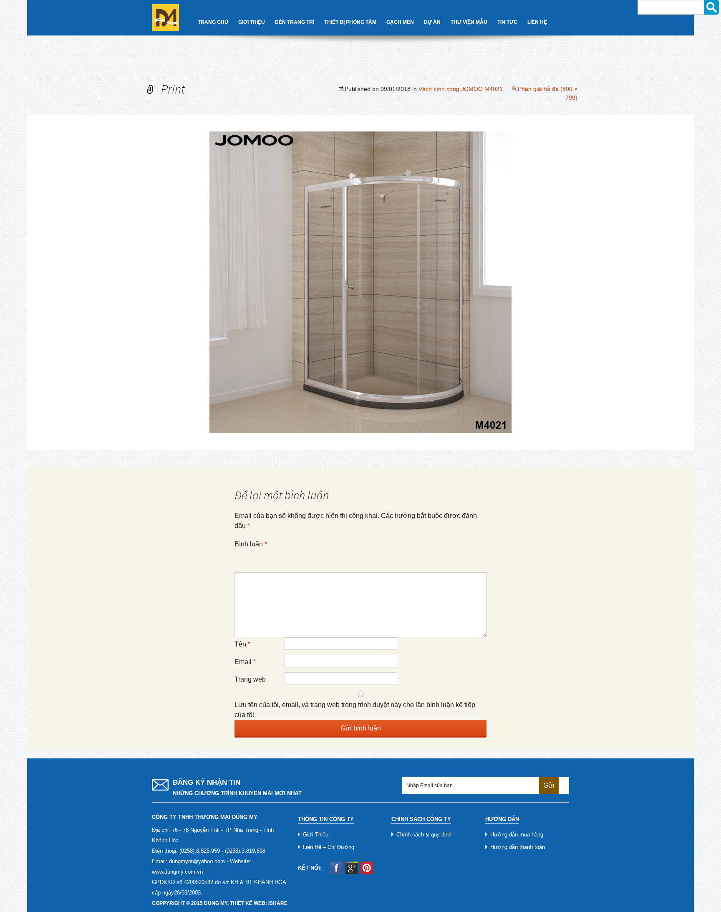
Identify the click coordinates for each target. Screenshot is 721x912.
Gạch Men (400, 22)
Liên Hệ (537, 22)
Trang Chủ (213, 22)
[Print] (360, 281)
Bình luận (250, 544)
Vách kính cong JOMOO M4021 (460, 89)
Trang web (250, 679)
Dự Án (432, 22)
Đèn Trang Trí (294, 22)
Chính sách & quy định (423, 834)
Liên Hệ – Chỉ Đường (328, 847)
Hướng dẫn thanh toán (517, 847)
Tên (242, 644)
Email (245, 661)
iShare (277, 903)
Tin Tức (507, 22)
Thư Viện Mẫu (469, 22)
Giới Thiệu (251, 22)
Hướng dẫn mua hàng (516, 834)
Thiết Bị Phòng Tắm (350, 22)
